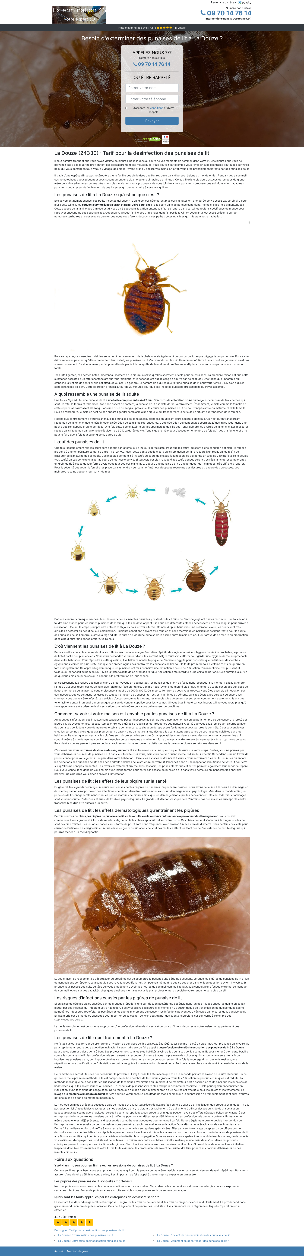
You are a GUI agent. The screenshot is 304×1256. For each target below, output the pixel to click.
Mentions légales (77, 1251)
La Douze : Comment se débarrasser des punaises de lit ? (193, 1240)
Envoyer (152, 121)
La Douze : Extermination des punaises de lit (85, 1235)
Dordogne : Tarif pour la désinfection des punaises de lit (89, 1230)
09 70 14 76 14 (228, 13)
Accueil (59, 1251)
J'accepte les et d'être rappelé (153, 110)
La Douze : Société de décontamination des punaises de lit (193, 1235)
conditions (156, 108)
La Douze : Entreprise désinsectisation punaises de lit (91, 1240)
